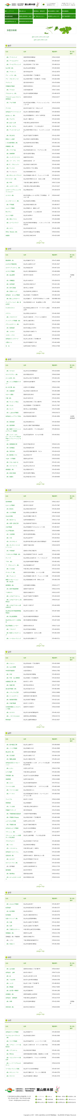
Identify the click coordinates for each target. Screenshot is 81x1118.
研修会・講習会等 (40, 11)
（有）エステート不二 (12, 186)
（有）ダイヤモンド (11, 541)
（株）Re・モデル (11, 126)
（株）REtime (10, 1054)
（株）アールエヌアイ (12, 61)
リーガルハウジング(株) (12, 1068)
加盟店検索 (10, 16)
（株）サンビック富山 (12, 401)
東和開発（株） (10, 585)
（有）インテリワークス (13, 157)
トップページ (10, 11)
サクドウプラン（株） (12, 374)
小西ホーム (9, 342)
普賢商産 (8, 803)
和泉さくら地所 (10, 139)
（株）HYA (9, 182)
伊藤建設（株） (10, 146)
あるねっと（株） (11, 115)
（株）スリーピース (11, 466)
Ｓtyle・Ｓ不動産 (10, 458)
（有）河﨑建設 (10, 280)
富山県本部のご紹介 (26, 16)
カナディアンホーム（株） (13, 267)
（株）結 (8, 976)
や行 (42, 40)
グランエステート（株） (13, 324)
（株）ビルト (9, 783)
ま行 (38, 40)
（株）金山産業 (10, 275)
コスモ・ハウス (10, 335)
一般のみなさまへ (40, 16)
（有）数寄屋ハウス (11, 455)
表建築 (7, 235)
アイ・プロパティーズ (12, 79)
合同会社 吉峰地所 (11, 998)
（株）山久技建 (10, 969)
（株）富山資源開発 (11, 616)
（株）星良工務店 (11, 473)
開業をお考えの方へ (54, 16)
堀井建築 (8, 870)
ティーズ (8, 558)
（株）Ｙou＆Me (10, 979)
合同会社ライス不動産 (12, 1032)
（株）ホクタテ (10, 859)
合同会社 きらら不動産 (13, 295)
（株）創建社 (9, 476)
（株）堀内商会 (10, 873)
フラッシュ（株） (11, 832)
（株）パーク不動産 (11, 748)
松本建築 (8, 915)
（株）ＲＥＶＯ (10, 1076)
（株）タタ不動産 (11, 512)
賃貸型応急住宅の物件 (27, 21)
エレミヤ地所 (9, 215)
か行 (37, 37)
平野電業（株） (10, 775)
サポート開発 (9, 394)
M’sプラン (9, 212)
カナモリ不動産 (10, 271)
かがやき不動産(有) (11, 264)
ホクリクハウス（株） (12, 862)
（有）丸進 (9, 922)
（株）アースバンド (11, 57)
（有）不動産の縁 (11, 824)
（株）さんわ (9, 405)
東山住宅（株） (10, 752)
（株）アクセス (10, 90)
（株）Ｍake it (10, 944)
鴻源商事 (8, 779)
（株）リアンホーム (11, 1050)
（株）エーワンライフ (12, 222)
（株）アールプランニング (13, 64)
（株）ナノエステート (12, 696)
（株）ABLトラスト (11, 219)
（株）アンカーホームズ (13, 130)
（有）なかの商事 (11, 667)
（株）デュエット (11, 576)
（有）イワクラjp (11, 150)
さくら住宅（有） (11, 378)
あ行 (33, 37)
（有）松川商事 (10, 911)
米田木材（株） (10, 1007)
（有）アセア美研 (11, 102)
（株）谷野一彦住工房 (12, 523)
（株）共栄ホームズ (11, 291)
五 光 (7, 346)
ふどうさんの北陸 (11, 821)
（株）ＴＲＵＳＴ (11, 629)
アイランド (9, 82)
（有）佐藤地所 (10, 391)
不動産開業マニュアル (70, 16)
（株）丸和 (9, 925)
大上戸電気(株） (10, 530)
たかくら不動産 (10, 505)
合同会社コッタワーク (12, 338)
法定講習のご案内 (54, 11)
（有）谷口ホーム (11, 519)
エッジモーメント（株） (13, 201)
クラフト (8, 313)
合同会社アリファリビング (13, 112)
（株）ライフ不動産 (11, 1041)
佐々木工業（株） (11, 387)
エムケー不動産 (10, 208)
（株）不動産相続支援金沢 (13, 813)
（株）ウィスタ (10, 168)
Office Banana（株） (12, 232)
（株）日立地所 (10, 755)
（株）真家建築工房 (11, 444)
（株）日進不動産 (11, 703)
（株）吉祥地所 (10, 284)
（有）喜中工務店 (11, 287)
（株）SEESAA (10, 451)
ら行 (46, 40)
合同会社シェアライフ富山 (13, 416)
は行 (35, 40)
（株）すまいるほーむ (12, 462)
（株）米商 (9, 1001)
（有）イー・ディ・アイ (13, 161)
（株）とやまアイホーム (13, 596)
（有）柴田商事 (10, 425)
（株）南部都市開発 (11, 699)
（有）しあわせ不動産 (12, 412)
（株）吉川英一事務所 (12, 990)
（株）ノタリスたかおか (13, 716)
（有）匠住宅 (9, 509)
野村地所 (8, 719)
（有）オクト (9, 228)
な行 (48, 37)
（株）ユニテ (9, 983)
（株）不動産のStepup (12, 817)
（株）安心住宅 (10, 135)
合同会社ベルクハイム (12, 852)
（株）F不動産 (10, 204)
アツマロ (8, 108)
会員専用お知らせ (11, 21)
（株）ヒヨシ (9, 768)
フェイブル (9, 799)
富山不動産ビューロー (12, 625)
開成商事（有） (10, 260)
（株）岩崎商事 (10, 153)
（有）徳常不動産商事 (12, 589)
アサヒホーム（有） (11, 93)
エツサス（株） (10, 195)
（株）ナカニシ (10, 663)
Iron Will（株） (10, 68)
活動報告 (66, 11)
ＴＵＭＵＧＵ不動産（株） (13, 554)
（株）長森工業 (10, 685)
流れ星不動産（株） (11, 688)
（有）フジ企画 (10, 806)
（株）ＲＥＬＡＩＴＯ (12, 1072)
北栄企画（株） (10, 855)
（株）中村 (9, 674)
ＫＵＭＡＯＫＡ (10, 308)
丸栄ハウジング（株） (12, 918)
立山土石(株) (9, 516)
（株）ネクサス (10, 712)
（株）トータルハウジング (13, 638)
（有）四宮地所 (10, 422)
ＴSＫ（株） (9, 561)
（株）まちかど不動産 (12, 904)
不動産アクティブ (11, 810)
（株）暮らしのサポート (13, 298)
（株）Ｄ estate (10, 569)
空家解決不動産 (10, 86)
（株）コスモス (10, 331)
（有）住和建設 (10, 447)
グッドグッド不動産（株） (13, 320)
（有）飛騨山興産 (11, 759)
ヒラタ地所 (9, 772)
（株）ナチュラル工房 (12, 692)
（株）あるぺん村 (11, 122)
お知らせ (23, 11)
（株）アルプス (10, 119)
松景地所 (8, 907)
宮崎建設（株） (10, 933)
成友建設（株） (10, 469)
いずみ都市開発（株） (12, 142)
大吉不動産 (9, 527)
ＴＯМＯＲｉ (9, 592)
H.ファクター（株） (11, 179)
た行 (44, 37)
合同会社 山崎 (10, 972)
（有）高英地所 (10, 328)
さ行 (40, 37)
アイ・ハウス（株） (11, 75)
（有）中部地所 (10, 550)
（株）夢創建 (9, 987)
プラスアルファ (10, 841)
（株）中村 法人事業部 (13, 678)
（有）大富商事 (10, 534)
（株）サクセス (10, 371)
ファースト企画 (10, 786)
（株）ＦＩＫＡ (10, 793)
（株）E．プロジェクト (12, 164)
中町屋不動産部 (10, 670)
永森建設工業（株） (11, 681)
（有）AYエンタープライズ (13, 175)
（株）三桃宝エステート (13, 929)
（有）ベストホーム (11, 848)
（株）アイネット (11, 71)
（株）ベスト (9, 844)
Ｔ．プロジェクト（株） (13, 565)
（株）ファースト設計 (12, 790)
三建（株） (9, 398)
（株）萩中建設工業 (11, 744)
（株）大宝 (9, 538)
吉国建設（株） (10, 994)
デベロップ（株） (11, 572)
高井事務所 (9, 501)
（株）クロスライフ (11, 317)
